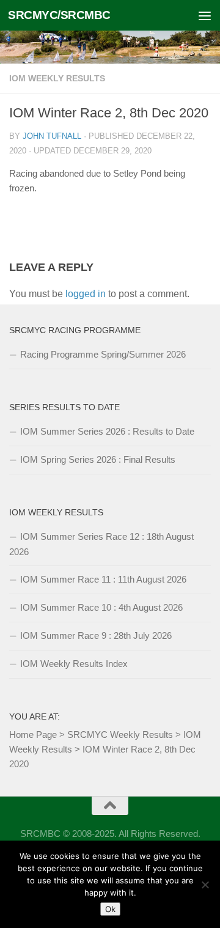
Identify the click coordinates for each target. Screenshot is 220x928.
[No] (205, 884)
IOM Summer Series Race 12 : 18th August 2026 (101, 544)
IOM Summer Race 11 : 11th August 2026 (103, 579)
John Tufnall (52, 136)
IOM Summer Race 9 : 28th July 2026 (96, 635)
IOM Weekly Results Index (74, 663)
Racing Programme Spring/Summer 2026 (103, 354)
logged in (85, 294)
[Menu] (204, 15)
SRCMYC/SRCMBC (59, 15)
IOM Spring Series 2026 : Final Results (97, 459)
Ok (110, 909)
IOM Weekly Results (57, 78)
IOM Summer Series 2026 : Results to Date (107, 431)
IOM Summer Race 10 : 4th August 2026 (101, 607)
